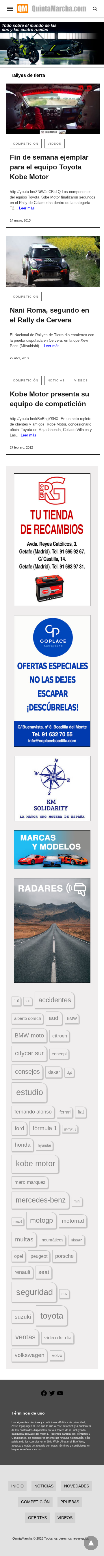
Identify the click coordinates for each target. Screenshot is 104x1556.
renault (22, 1272)
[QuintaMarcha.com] (51, 8)
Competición (25, 143)
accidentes (54, 1000)
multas (24, 1239)
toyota (51, 1315)
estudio (29, 1092)
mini (77, 1201)
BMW (72, 1018)
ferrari (65, 1111)
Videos (55, 143)
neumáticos (53, 1239)
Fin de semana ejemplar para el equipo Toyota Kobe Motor (49, 167)
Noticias (56, 380)
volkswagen (29, 1355)
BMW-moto (29, 1035)
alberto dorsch (27, 1018)
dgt (69, 1072)
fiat (81, 1111)
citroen (59, 1036)
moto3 (18, 1221)
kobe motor (35, 1163)
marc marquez (30, 1182)
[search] (95, 8)
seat (43, 1272)
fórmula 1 (45, 1128)
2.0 (27, 1001)
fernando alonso (33, 1112)
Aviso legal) (18, 1426)
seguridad (34, 1292)
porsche (64, 1256)
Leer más (27, 208)
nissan (77, 1240)
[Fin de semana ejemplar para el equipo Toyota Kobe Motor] (53, 109)
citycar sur (29, 1053)
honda (23, 1145)
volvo (57, 1355)
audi (54, 1018)
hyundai (44, 1145)
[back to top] (91, 1543)
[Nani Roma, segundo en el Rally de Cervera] (53, 261)
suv (65, 1294)
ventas (25, 1337)
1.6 (16, 1001)
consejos (27, 1071)
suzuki (23, 1317)
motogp (41, 1220)
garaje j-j (70, 1129)
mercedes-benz (41, 1200)
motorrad (73, 1221)
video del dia (57, 1338)
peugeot (39, 1256)
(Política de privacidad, (72, 1422)
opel (18, 1256)
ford (19, 1128)
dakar (54, 1072)
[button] (52, 539)
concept (59, 1054)
